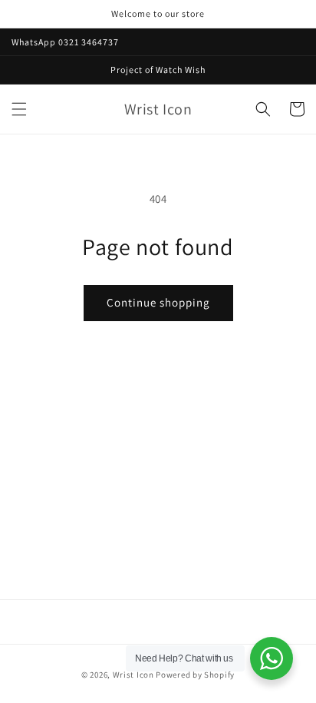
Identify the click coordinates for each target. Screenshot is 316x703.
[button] (19, 109)
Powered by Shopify (195, 674)
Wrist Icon (133, 674)
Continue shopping (158, 302)
